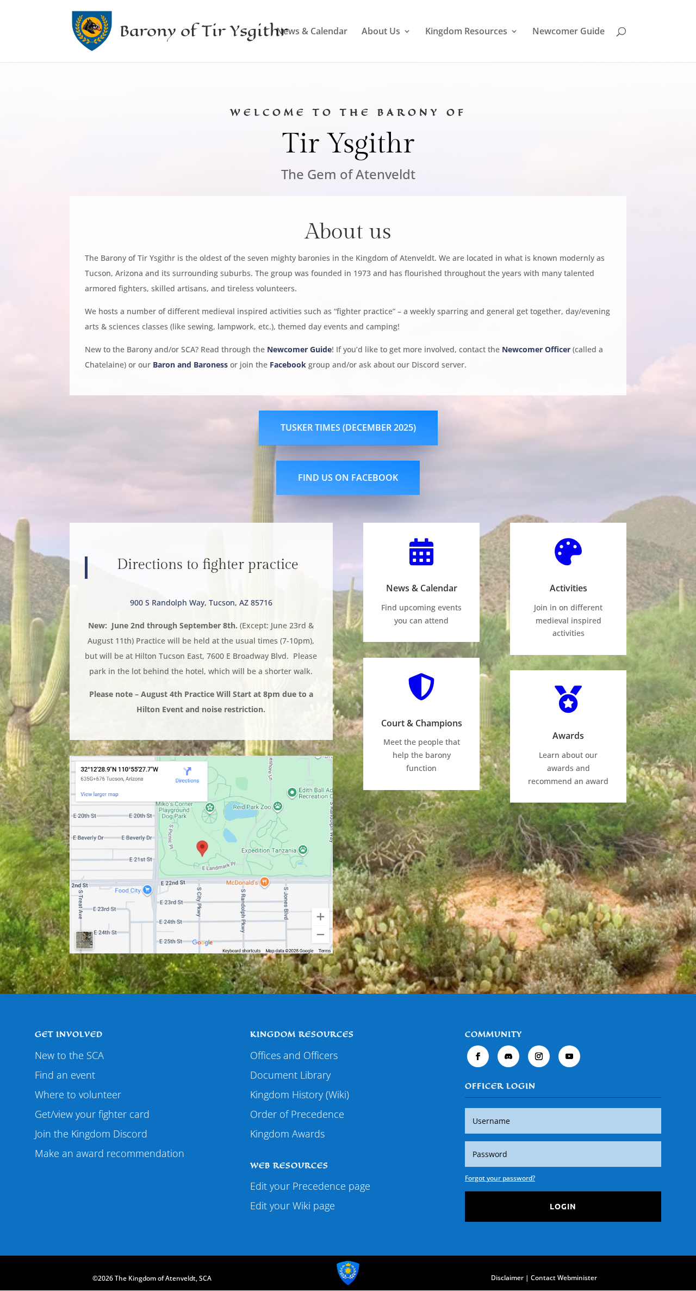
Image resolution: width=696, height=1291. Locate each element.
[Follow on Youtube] (569, 1056)
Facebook (288, 364)
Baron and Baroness (190, 364)
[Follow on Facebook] (478, 1056)
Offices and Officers (294, 1055)
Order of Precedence (297, 1114)
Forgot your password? (500, 1178)
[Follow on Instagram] (539, 1056)
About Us (381, 32)
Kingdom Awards (287, 1133)
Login (563, 1206)
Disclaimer (507, 1277)
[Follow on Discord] (508, 1056)
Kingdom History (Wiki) (299, 1094)
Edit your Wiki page (292, 1205)
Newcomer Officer (536, 349)
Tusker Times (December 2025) (348, 427)
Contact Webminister (564, 1277)
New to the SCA (69, 1055)
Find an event (65, 1074)
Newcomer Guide (568, 32)
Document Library (290, 1074)
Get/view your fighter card (92, 1114)
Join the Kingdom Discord (91, 1133)
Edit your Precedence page (310, 1185)
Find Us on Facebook (348, 478)
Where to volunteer (78, 1094)
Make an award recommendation (109, 1153)
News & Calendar (311, 32)
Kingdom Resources (466, 32)
